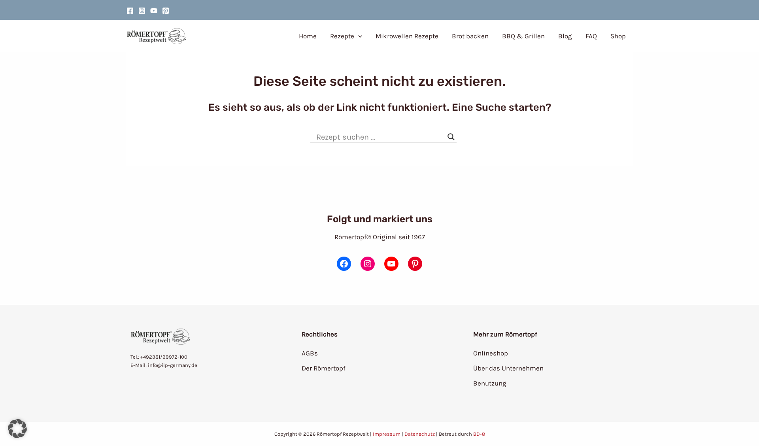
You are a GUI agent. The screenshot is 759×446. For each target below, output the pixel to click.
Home (308, 36)
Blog (565, 36)
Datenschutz (419, 434)
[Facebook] (130, 10)
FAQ (591, 36)
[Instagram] (141, 10)
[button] (358, 36)
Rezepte (342, 36)
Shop (618, 36)
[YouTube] (153, 10)
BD (476, 434)
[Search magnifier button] (451, 136)
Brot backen (470, 36)
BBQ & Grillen (523, 36)
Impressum (386, 434)
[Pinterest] (165, 10)
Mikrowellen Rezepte (407, 36)
